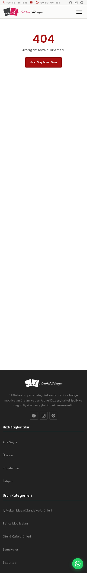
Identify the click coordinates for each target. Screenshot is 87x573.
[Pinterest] (81, 2)
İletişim (8, 481)
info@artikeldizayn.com (32, 2)
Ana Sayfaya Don (43, 62)
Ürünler (8, 455)
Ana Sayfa (10, 442)
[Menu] (79, 12)
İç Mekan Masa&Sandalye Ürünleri (27, 510)
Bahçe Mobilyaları (15, 523)
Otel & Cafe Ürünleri (17, 536)
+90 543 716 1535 (49, 2)
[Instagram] (76, 2)
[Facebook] (70, 2)
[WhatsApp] (77, 563)
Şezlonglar (10, 562)
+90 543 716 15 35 (16, 2)
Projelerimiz (11, 468)
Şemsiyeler (10, 549)
